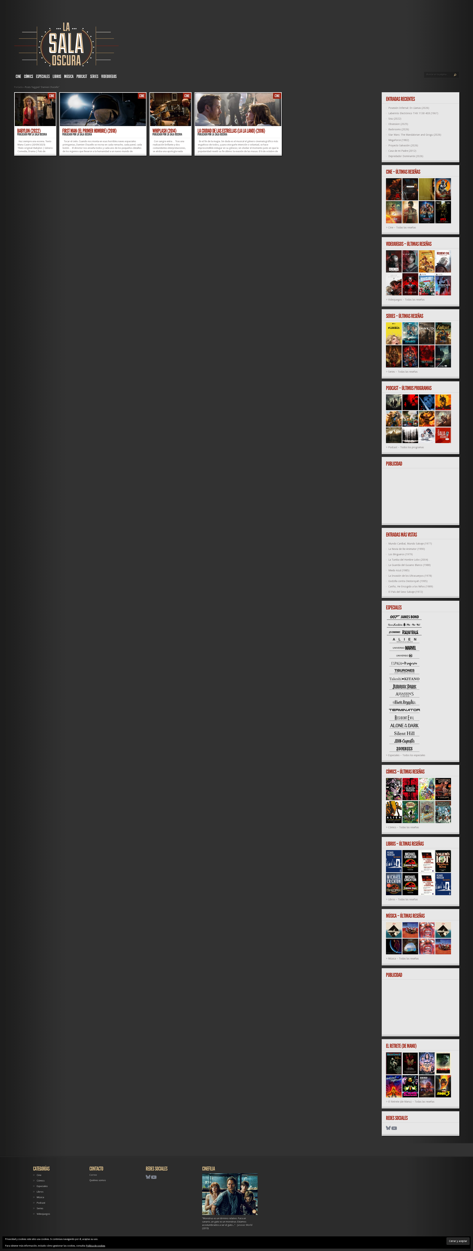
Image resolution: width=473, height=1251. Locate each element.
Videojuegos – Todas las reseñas (406, 299)
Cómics (28, 76)
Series (94, 76)
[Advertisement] (422, 496)
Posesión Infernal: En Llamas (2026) (408, 107)
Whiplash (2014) (164, 131)
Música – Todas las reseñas (403, 958)
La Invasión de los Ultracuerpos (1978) (410, 575)
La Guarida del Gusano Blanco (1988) (409, 565)
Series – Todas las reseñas (403, 371)
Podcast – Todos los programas (406, 447)
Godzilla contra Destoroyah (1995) (408, 581)
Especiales (43, 76)
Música (69, 76)
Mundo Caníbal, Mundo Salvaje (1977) (410, 543)
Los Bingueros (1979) (400, 554)
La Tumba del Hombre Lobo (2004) (408, 559)
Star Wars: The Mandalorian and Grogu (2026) (414, 134)
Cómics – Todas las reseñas (403, 827)
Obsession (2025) (398, 124)
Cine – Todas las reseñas (402, 227)
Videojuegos (109, 76)
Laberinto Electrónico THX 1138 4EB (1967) (413, 113)
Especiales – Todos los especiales (406, 755)
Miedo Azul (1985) (398, 570)
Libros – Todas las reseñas (403, 899)
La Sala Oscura (39, 134)
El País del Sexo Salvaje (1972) (405, 591)
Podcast (81, 76)
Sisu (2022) (394, 118)
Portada (18, 87)
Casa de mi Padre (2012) (402, 150)
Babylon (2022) (28, 131)
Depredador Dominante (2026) (405, 156)
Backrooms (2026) (398, 129)
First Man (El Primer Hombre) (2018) (89, 131)
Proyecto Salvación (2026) (403, 145)
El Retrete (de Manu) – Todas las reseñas (411, 1101)
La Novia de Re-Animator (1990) (406, 548)
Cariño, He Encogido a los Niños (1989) (410, 586)
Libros (57, 76)
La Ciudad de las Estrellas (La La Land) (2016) (231, 131)
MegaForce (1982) (398, 140)
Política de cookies (95, 1246)
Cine (18, 76)
